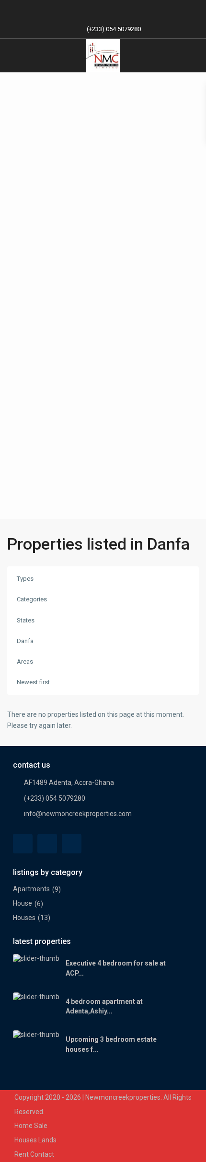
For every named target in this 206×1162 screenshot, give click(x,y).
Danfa (25, 640)
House (22, 903)
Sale (40, 1125)
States (25, 620)
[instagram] (132, 9)
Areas (25, 661)
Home (23, 1125)
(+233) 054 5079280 (114, 29)
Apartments (31, 889)
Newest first (33, 682)
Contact (42, 1154)
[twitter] (47, 843)
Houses (24, 917)
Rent (21, 1154)
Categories (32, 599)
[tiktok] (93, 9)
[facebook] (73, 9)
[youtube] (113, 9)
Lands (47, 1140)
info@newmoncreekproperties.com (78, 813)
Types (25, 578)
